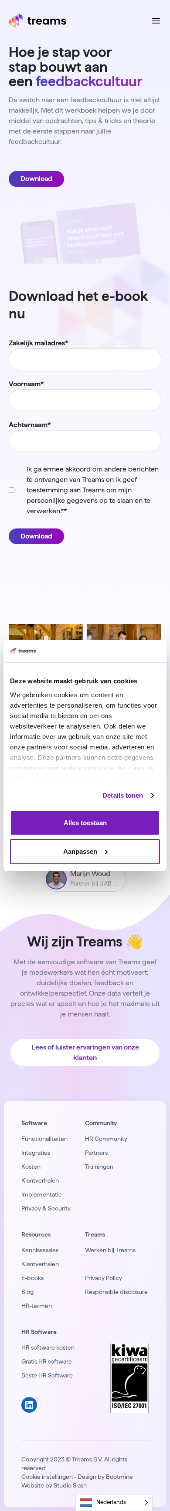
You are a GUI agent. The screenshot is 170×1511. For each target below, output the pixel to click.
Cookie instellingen (47, 1476)
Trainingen (99, 1166)
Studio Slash (70, 1485)
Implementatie (41, 1194)
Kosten (31, 1166)
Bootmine (119, 1476)
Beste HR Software (47, 1375)
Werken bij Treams (110, 1250)
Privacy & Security (46, 1208)
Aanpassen (80, 851)
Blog (27, 1291)
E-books (32, 1277)
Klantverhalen (40, 1180)
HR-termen (36, 1305)
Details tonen (122, 795)
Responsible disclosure (116, 1291)
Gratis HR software (46, 1361)
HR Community (106, 1138)
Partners (96, 1152)
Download (36, 178)
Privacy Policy (103, 1277)
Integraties (35, 1152)
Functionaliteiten (44, 1138)
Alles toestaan (85, 822)
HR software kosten (48, 1347)
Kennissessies (39, 1250)
